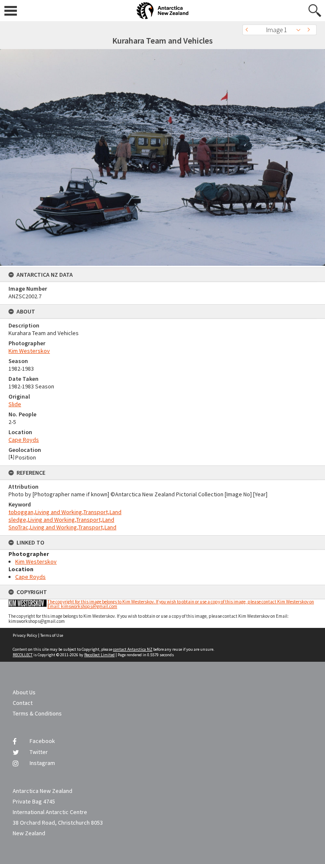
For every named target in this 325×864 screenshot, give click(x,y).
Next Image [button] (310, 30)
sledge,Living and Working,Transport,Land (61, 519)
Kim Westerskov (29, 351)
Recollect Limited (99, 655)
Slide (14, 404)
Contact (23, 703)
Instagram (42, 763)
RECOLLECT (23, 655)
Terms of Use (51, 635)
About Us (24, 692)
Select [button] (300, 30)
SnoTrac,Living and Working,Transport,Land (62, 527)
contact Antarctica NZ (132, 649)
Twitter (39, 752)
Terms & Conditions (37, 713)
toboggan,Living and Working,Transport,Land (64, 512)
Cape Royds (23, 439)
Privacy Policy (25, 635)
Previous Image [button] (249, 30)
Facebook (42, 741)
